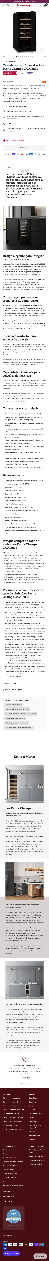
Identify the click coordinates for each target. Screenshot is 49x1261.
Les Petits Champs (10, 62)
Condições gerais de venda (36, 1151)
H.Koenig (32, 1110)
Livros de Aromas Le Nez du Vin (36, 1126)
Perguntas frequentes (10, 1165)
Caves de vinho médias (11, 1102)
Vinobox (32, 1139)
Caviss (31, 1106)
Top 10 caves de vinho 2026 (13, 1129)
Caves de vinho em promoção (15, 718)
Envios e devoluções (10, 1173)
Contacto (6, 1154)
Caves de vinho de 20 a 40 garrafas (17, 709)
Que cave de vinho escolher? (13, 1162)
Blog (4, 1181)
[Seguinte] (45, 56)
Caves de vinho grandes (11, 1106)
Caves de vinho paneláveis (12, 1121)
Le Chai (31, 1117)
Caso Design (33, 1098)
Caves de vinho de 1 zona (14, 704)
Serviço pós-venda (9, 1158)
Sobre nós (6, 1150)
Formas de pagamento (10, 1177)
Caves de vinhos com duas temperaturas (19, 727)
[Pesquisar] (8, 5)
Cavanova (32, 1102)
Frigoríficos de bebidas (11, 1114)
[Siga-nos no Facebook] (5, 1201)
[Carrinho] (45, 5)
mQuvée (32, 1132)
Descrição (7, 167)
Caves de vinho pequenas (12, 1098)
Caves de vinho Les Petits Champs (17, 723)
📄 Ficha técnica (9, 684)
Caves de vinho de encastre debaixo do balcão (21, 714)
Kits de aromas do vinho (11, 1125)
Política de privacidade (37, 1160)
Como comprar (8, 1169)
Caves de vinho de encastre (13, 1117)
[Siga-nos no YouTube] (10, 1201)
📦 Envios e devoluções (12, 690)
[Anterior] (4, 56)
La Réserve (33, 1121)
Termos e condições (36, 1156)
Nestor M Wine (34, 1136)
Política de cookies (35, 1164)
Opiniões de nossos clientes (13, 1185)
